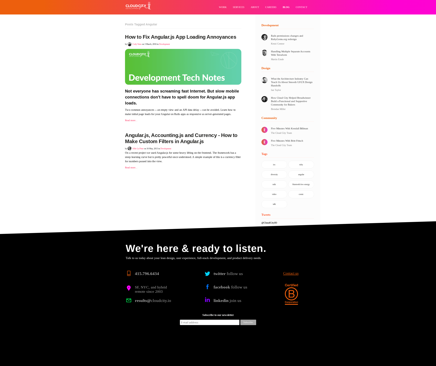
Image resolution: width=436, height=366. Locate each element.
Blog (286, 7)
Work (223, 7)
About (255, 7)
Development (164, 44)
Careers (270, 7)
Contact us (291, 273)
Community (269, 118)
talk (274, 204)
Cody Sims (137, 44)
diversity (274, 174)
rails (274, 184)
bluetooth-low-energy (301, 184)
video (274, 194)
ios (274, 164)
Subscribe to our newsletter (218, 315)
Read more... (131, 120)
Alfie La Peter (138, 148)
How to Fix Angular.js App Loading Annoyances (180, 37)
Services (238, 7)
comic (301, 194)
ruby (301, 164)
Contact (301, 7)
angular (301, 174)
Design (265, 68)
